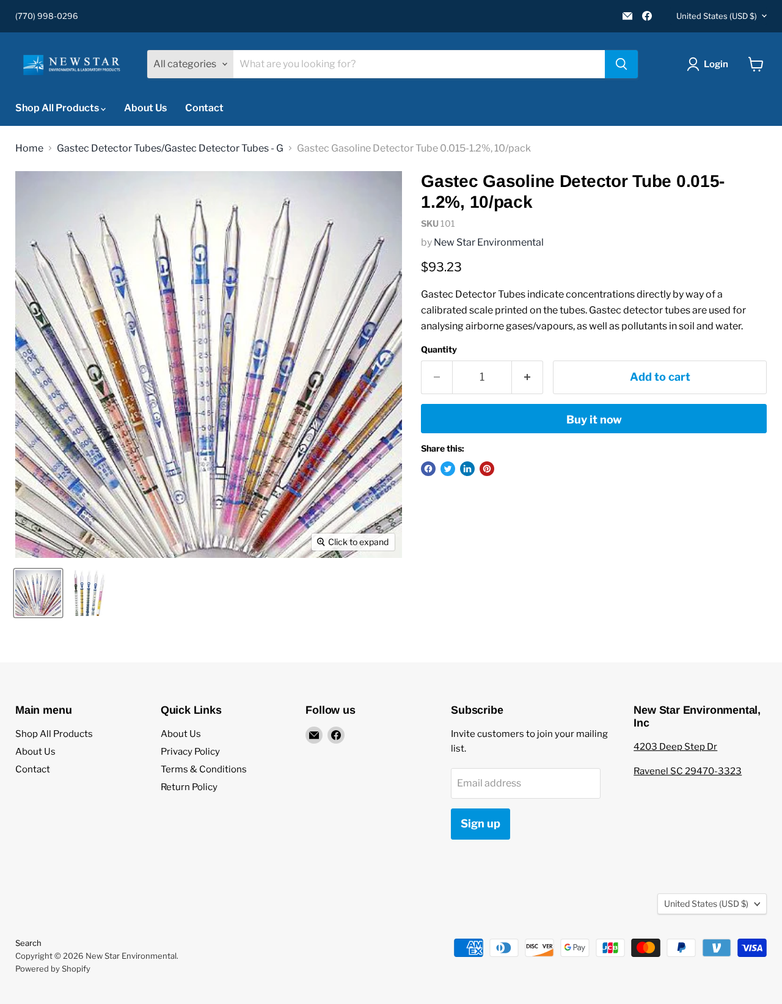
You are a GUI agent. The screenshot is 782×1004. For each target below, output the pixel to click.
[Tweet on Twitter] (447, 468)
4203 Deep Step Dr (675, 746)
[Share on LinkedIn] (467, 468)
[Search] (621, 64)
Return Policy (189, 787)
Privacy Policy (190, 751)
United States (716, 16)
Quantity (439, 349)
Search (28, 943)
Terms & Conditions (204, 769)
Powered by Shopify (52, 968)
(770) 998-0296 (46, 16)
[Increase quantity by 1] (527, 377)
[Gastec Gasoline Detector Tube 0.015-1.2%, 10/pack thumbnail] (38, 593)
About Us (145, 108)
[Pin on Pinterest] (487, 468)
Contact (204, 108)
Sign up (480, 823)
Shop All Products (58, 108)
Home (29, 148)
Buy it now (594, 419)
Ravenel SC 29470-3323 (688, 771)
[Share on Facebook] (428, 468)
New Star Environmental (489, 242)
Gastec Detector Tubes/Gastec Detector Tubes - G (170, 148)
